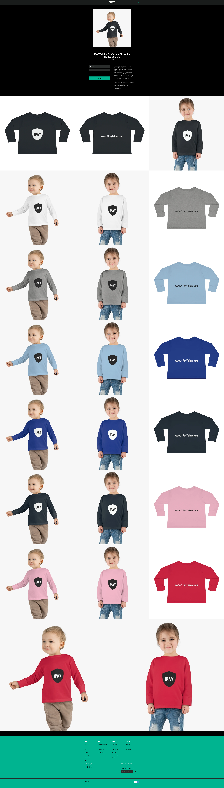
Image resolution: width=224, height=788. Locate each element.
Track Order (100, 746)
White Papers (87, 755)
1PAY (88, 781)
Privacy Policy (101, 752)
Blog (85, 760)
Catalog (113, 757)
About (86, 744)
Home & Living (115, 755)
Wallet (86, 749)
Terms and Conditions (102, 755)
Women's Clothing (116, 746)
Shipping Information (102, 744)
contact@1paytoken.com (131, 746)
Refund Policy (101, 749)
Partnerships (87, 757)
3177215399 (128, 749)
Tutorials (86, 752)
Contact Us (128, 744)
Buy (85, 746)
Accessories (114, 752)
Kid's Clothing (115, 749)
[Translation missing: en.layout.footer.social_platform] (85, 767)
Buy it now (99, 78)
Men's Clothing (115, 744)
